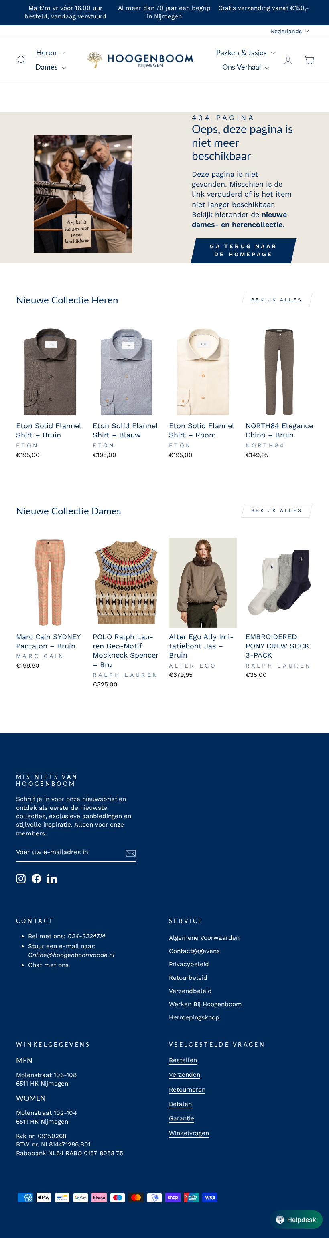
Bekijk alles (277, 300)
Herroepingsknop (194, 1017)
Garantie (181, 1118)
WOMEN (31, 1098)
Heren (47, 52)
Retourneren (187, 1089)
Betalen (180, 1104)
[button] (296, 1220)
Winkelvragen (189, 1133)
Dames (47, 66)
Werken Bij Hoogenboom (205, 1004)
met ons (56, 965)
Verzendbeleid (190, 991)
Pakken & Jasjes (242, 52)
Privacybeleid (189, 964)
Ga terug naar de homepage (243, 250)
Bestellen (183, 1060)
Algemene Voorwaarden (204, 937)
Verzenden (184, 1074)
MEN (24, 1060)
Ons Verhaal (242, 66)
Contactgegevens (194, 951)
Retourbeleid (188, 977)
